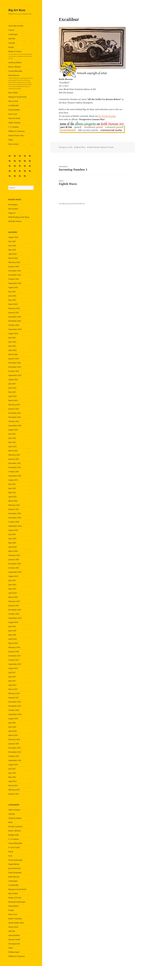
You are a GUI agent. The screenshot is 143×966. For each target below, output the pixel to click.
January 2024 (13, 358)
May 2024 (12, 346)
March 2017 (13, 689)
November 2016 (14, 706)
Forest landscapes (15, 860)
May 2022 (12, 442)
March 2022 (13, 451)
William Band (13, 952)
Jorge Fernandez (15, 872)
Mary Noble (13, 92)
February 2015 (14, 790)
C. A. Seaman (13, 127)
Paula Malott (13, 906)
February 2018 (14, 647)
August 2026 (13, 237)
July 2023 (12, 384)
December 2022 (14, 413)
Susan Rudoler (14, 110)
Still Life (11, 38)
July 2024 (12, 338)
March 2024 (13, 354)
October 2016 (13, 710)
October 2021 (13, 471)
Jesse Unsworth (14, 868)
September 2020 (14, 526)
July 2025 (12, 291)
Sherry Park (13, 101)
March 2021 (13, 501)
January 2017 (13, 697)
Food (10, 856)
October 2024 (13, 325)
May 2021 (12, 492)
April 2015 (12, 781)
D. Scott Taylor (14, 847)
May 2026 (12, 250)
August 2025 (13, 287)
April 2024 (12, 350)
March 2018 (13, 643)
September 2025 (14, 283)
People (11, 47)
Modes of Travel (20, 54)
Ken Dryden (13, 209)
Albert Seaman (14, 122)
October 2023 (13, 371)
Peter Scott (12, 114)
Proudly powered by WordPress (71, 203)
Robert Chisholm (15, 918)
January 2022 (13, 459)
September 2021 (14, 476)
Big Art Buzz (16, 10)
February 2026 (14, 262)
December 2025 (14, 271)
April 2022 (12, 446)
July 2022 (12, 434)
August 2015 (13, 764)
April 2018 (12, 639)
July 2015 (12, 769)
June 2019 (12, 584)
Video (10, 140)
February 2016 (14, 739)
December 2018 (14, 610)
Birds (10, 822)
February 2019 (14, 601)
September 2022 (14, 425)
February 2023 (14, 404)
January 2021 (13, 509)
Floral (10, 851)
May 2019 (12, 589)
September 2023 (14, 375)
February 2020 (14, 555)
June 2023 (12, 388)
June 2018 (12, 630)
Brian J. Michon (14, 67)
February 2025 (14, 308)
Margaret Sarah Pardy (17, 97)
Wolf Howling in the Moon (18, 217)
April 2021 (12, 497)
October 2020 (13, 522)
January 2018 (13, 651)
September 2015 (14, 760)
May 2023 (12, 392)
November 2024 (14, 321)
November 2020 (14, 517)
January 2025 (13, 312)
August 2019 (13, 576)
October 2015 (13, 756)
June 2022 (12, 438)
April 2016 (12, 731)
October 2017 (13, 660)
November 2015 (14, 752)
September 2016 (14, 714)
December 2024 (14, 317)
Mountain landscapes (16, 902)
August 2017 (13, 668)
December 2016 (14, 702)
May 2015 (12, 777)
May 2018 (12, 635)
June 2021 (12, 488)
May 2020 (12, 543)
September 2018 (14, 618)
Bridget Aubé (13, 835)
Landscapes (13, 34)
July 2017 (12, 672)
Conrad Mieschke (15, 71)
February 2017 (14, 693)
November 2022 (14, 417)
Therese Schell (14, 118)
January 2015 (13, 794)
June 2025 (12, 296)
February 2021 (14, 505)
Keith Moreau (20, 81)
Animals (11, 43)
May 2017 (12, 681)
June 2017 (12, 677)
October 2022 (13, 421)
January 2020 (13, 559)
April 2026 (12, 254)
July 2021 (12, 484)
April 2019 (12, 593)
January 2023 (13, 409)
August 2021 (13, 480)
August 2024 (13, 333)
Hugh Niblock (13, 864)
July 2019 (12, 580)
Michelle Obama (14, 221)
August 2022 (13, 430)
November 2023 (14, 367)
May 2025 (12, 300)
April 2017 (12, 685)
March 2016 (13, 735)
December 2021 (14, 463)
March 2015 (13, 785)
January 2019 (13, 605)
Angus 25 (12, 213)
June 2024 (12, 342)
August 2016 (13, 718)
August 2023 (13, 379)
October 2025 (13, 279)
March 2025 (13, 304)
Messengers (13, 204)
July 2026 (12, 241)
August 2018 (13, 622)
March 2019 (13, 597)
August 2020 (13, 530)
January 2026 (13, 266)
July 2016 (12, 723)
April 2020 (12, 547)
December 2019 (14, 564)
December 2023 (14, 363)
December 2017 (14, 656)
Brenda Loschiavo (15, 826)
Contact (11, 30)
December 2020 (14, 513)
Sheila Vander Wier (16, 135)
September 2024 (14, 329)
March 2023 (13, 400)
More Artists (13, 144)
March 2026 (13, 258)
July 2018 (12, 626)
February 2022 (14, 455)
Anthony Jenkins (14, 62)
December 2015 (14, 748)
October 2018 (13, 614)
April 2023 (12, 396)
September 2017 (14, 664)
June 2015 (12, 773)
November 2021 (14, 467)
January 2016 (13, 743)
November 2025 (14, 275)
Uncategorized (14, 944)
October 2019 (13, 568)
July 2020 (12, 534)
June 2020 (12, 538)
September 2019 (14, 572)
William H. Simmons (16, 131)
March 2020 (13, 551)
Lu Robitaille (13, 105)
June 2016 (12, 727)
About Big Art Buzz (15, 26)
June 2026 (12, 245)
